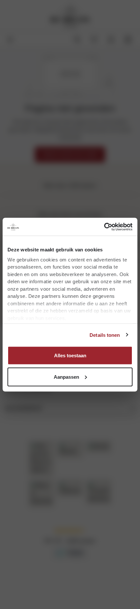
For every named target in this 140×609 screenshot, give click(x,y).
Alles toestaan (70, 355)
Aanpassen (66, 376)
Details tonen (105, 334)
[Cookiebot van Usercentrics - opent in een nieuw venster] (104, 226)
